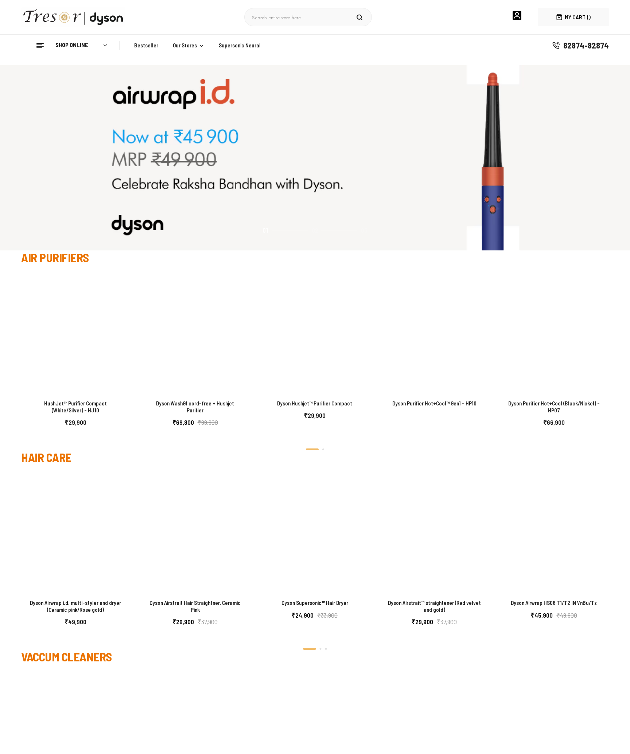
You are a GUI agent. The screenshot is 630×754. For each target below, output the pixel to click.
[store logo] (76, 17)
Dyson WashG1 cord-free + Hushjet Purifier (195, 407)
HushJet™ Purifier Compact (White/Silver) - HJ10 (75, 407)
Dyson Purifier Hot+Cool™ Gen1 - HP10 (434, 403)
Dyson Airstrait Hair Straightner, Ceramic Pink (195, 606)
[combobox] (301, 17)
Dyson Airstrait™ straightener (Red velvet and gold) (434, 606)
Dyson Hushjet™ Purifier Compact (314, 403)
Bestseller (146, 45)
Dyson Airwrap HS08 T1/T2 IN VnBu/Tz (554, 602)
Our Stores (185, 45)
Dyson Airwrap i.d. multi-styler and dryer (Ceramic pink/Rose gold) (75, 606)
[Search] (359, 17)
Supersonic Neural (240, 45)
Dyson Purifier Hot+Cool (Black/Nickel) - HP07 (554, 407)
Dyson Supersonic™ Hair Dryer (314, 602)
